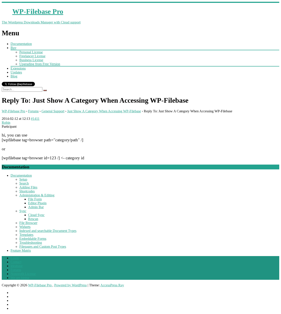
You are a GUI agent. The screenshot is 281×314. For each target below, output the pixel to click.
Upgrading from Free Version (39, 64)
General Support (52, 111)
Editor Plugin (37, 203)
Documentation (21, 44)
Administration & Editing (36, 195)
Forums (33, 111)
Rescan (33, 219)
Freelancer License (32, 56)
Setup (23, 179)
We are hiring (20, 278)
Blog (14, 76)
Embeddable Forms (32, 238)
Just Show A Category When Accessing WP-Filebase (104, 111)
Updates (16, 72)
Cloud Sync (36, 215)
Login (15, 258)
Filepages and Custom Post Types (42, 246)
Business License (31, 60)
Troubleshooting (30, 242)
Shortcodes (27, 191)
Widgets (25, 227)
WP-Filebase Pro (13, 111)
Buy (13, 48)
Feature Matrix (21, 250)
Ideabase (17, 266)
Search (24, 183)
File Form (35, 199)
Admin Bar (36, 207)
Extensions (18, 68)
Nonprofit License (23, 274)
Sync (22, 211)
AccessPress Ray (112, 285)
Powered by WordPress (70, 285)
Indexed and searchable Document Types (47, 231)
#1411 (35, 118)
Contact (16, 262)
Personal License (31, 52)
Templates (26, 235)
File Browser (28, 223)
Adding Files (28, 187)
